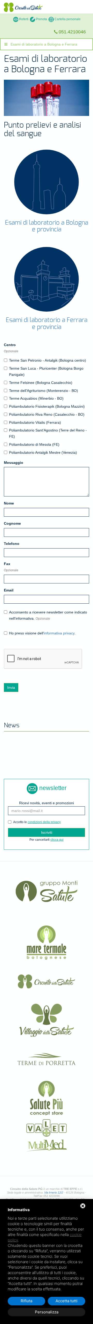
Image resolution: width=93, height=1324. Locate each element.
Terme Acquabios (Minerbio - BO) (36, 398)
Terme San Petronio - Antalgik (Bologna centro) (47, 360)
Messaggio (13, 462)
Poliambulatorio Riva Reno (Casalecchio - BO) (46, 414)
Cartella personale (67, 19)
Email (8, 590)
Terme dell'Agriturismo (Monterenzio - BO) (43, 391)
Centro (11, 348)
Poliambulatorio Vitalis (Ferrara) (35, 422)
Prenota (41, 19)
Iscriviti (46, 832)
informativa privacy (59, 633)
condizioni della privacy (44, 822)
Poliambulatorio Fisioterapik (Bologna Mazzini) (47, 406)
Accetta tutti (67, 1300)
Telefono (11, 544)
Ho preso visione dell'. (42, 633)
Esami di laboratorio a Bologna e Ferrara (42, 44)
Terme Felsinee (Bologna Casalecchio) (40, 383)
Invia (11, 687)
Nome (9, 503)
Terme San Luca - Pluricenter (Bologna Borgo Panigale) (46, 371)
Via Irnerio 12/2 (53, 1192)
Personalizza (46, 1312)
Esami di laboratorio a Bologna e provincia (46, 226)
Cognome (12, 523)
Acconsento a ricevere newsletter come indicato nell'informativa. (48, 615)
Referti (23, 19)
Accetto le (37, 822)
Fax (11, 567)
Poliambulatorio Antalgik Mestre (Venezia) (43, 452)
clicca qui (57, 840)
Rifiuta (26, 1300)
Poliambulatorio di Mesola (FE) (34, 444)
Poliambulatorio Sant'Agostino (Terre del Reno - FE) (48, 433)
